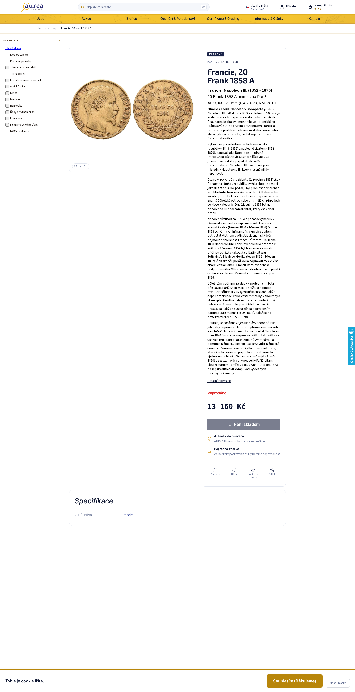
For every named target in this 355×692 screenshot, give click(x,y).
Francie (127, 515)
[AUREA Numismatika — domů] (32, 7)
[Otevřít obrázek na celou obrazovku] (132, 109)
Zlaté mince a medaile (23, 67)
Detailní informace (219, 381)
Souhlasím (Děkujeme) (294, 680)
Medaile (15, 99)
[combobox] (142, 7)
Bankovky (16, 106)
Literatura (16, 118)
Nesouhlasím (338, 683)
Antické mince (18, 86)
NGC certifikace (20, 131)
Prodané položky (20, 61)
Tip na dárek (17, 74)
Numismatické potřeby (24, 125)
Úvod (40, 28)
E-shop (52, 28)
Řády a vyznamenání (22, 112)
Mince (13, 93)
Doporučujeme (19, 55)
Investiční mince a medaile (26, 80)
